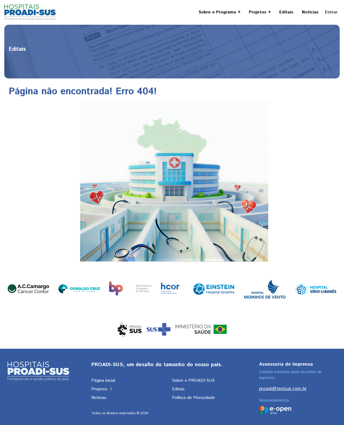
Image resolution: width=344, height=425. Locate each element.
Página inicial (103, 380)
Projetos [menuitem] (255, 12)
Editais (178, 389)
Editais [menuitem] (286, 12)
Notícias (98, 398)
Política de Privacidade (193, 398)
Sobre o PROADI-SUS (193, 380)
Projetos (100, 389)
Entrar (331, 12)
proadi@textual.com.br (283, 388)
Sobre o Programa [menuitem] (215, 12)
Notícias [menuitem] (310, 12)
